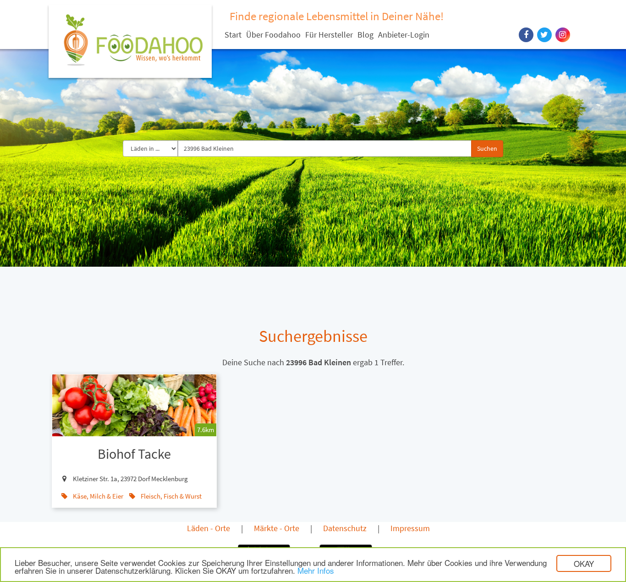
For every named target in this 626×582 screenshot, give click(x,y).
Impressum (410, 528)
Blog (365, 34)
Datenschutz (345, 528)
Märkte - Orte (276, 528)
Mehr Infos (315, 570)
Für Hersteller (329, 34)
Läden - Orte (208, 528)
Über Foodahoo (273, 34)
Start (233, 34)
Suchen (487, 148)
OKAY (584, 563)
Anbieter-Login (403, 34)
